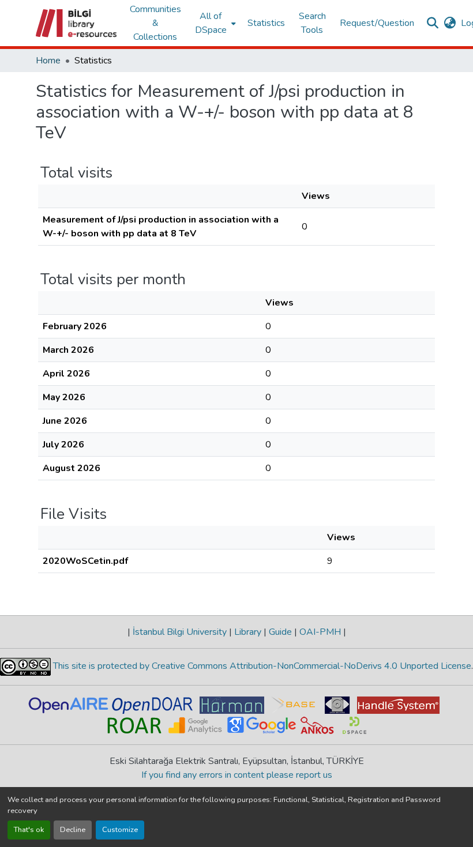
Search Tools (312, 23)
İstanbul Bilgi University (179, 632)
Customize (120, 830)
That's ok (29, 830)
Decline (72, 830)
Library (248, 632)
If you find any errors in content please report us (236, 775)
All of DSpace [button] (211, 23)
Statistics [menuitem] (266, 23)
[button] (77, 23)
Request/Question (377, 23)
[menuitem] (214, 23)
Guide (280, 632)
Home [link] (48, 60)
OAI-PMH (320, 632)
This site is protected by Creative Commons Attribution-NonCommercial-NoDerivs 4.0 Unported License (261, 666)
